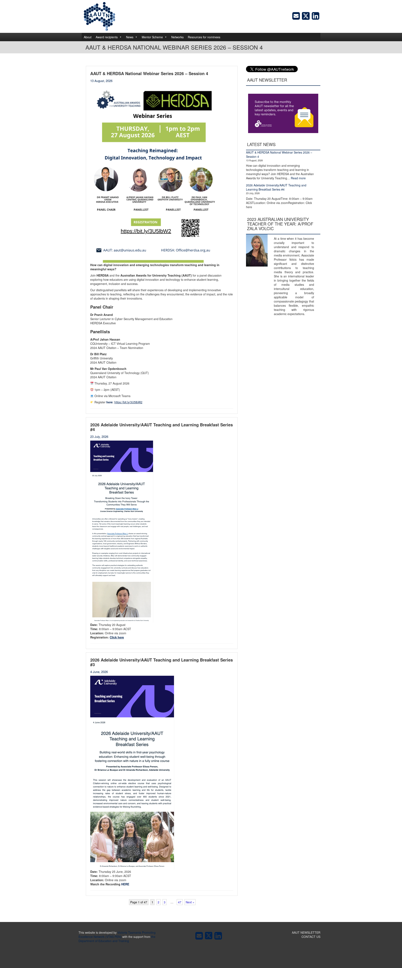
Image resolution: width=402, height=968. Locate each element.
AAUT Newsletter (306, 932)
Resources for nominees (204, 37)
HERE (125, 884)
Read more (298, 178)
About (87, 37)
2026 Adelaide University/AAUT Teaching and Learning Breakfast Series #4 (276, 187)
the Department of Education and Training (117, 939)
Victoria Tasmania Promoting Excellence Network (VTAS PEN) (117, 934)
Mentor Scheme (152, 37)
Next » (190, 902)
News (129, 37)
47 (179, 902)
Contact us (311, 937)
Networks (177, 37)
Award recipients (107, 37)
